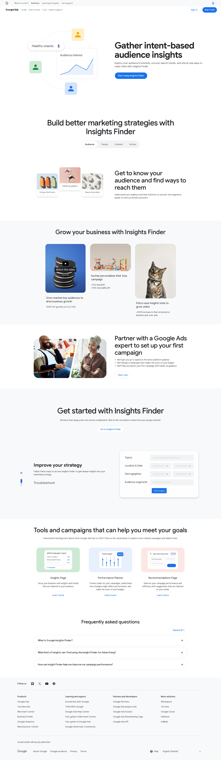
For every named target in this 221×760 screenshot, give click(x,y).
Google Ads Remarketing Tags (128, 716)
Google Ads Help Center (77, 711)
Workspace (166, 701)
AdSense (165, 716)
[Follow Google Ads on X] (40, 684)
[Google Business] (6, 3)
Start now (210, 10)
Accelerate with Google (77, 701)
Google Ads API (120, 721)
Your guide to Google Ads (78, 721)
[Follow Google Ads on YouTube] (47, 684)
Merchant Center (26, 711)
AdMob (164, 721)
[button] (65, 268)
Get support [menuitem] (67, 3)
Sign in (194, 10)
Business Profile (25, 716)
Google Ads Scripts (122, 711)
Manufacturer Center (27, 726)
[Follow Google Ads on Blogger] (32, 684)
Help (156, 751)
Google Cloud (168, 711)
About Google (40, 751)
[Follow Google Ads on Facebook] (54, 684)
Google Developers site (125, 706)
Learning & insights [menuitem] (50, 3)
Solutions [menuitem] (35, 3)
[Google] (22, 751)
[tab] (90, 144)
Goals (24, 10)
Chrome (165, 706)
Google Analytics (25, 721)
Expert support (56, 10)
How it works (34, 10)
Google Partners (121, 701)
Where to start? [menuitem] (21, 3)
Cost (44, 10)
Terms (83, 751)
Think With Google (74, 706)
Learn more (58, 595)
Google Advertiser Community (80, 726)
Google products (58, 751)
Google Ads (23, 701)
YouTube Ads (23, 706)
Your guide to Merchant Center (80, 716)
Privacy (73, 751)
